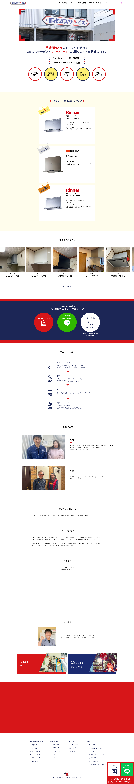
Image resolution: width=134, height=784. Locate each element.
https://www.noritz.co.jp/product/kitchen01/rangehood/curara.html (78, 163)
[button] (104, 3)
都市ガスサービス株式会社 (65, 777)
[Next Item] (127, 259)
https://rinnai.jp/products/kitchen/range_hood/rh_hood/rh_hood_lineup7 (78, 207)
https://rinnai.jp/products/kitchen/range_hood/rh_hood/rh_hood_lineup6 (78, 129)
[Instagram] (121, 3)
